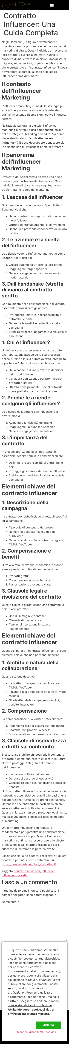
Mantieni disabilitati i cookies (36, 1032)
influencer (48, 871)
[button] (52, 5)
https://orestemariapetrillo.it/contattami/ (29, 864)
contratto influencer (27, 871)
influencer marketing (15, 875)
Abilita (48, 1025)
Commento (10, 901)
